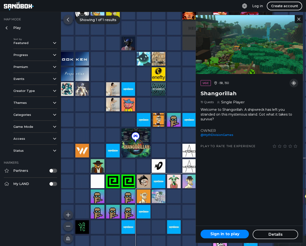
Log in (257, 6)
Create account (284, 6)
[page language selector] (244, 6)
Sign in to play (224, 234)
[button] (135, 137)
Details (275, 234)
